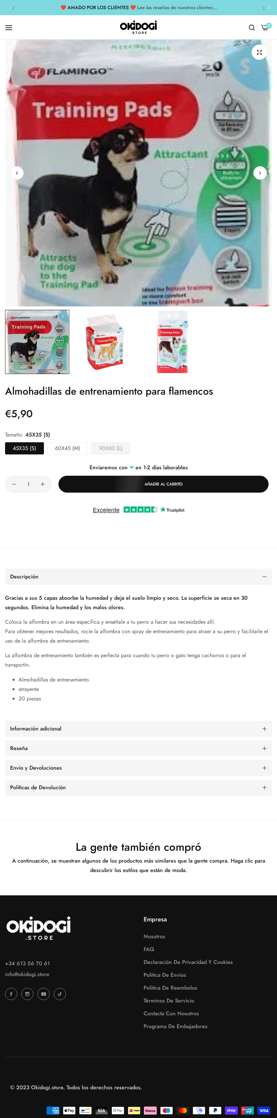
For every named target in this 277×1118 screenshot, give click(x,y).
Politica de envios (165, 975)
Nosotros (154, 936)
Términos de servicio (169, 1000)
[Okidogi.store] (138, 27)
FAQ (149, 949)
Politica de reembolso (170, 988)
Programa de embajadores (175, 1026)
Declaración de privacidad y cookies (188, 962)
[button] (13, 7)
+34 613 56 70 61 (27, 963)
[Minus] (14, 484)
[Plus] (43, 484)
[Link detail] (12, 994)
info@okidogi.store (27, 974)
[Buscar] (252, 27)
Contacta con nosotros (171, 1013)
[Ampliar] (259, 52)
